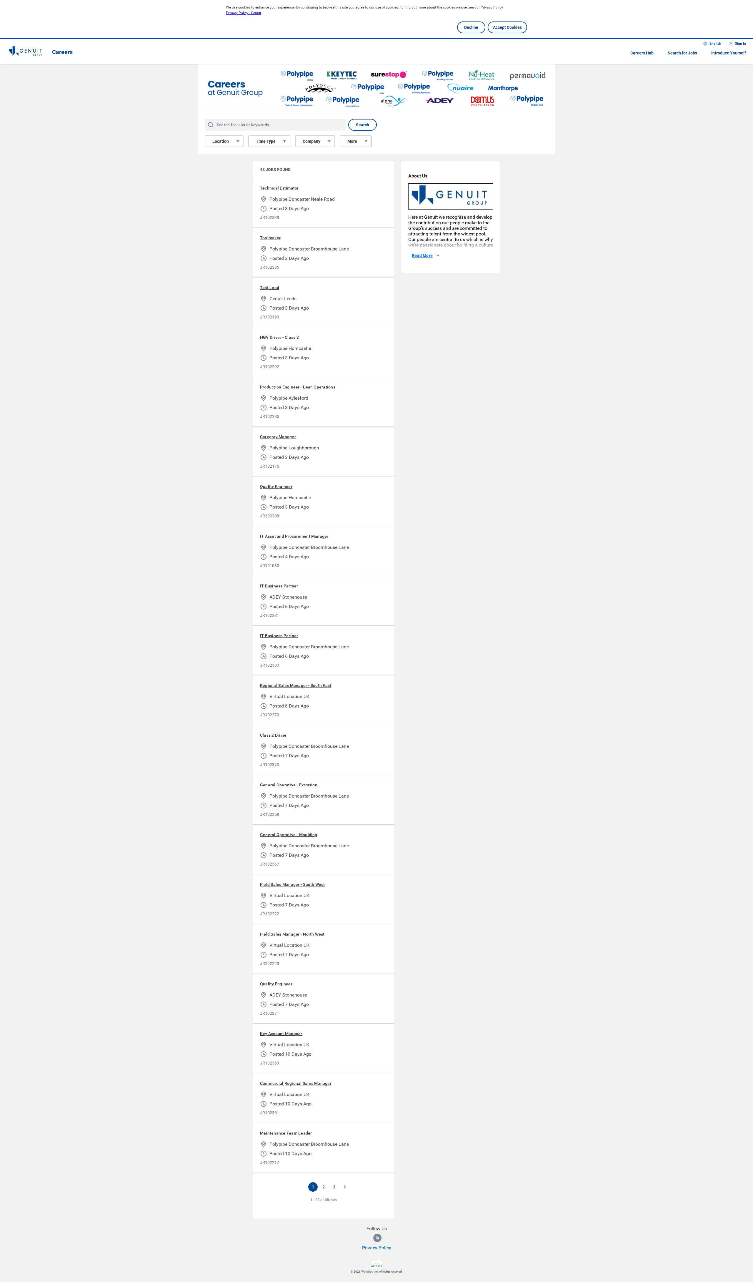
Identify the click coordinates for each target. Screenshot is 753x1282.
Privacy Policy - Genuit (243, 13)
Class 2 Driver (273, 735)
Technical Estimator (279, 188)
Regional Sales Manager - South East (295, 685)
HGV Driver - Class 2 (279, 337)
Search (362, 124)
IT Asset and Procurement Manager (294, 536)
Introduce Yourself (728, 53)
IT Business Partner (279, 586)
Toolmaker (270, 237)
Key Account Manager (281, 1033)
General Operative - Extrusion (288, 785)
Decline (471, 27)
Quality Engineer (276, 486)
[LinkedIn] (377, 1238)
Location (220, 141)
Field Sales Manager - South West (292, 884)
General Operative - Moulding (288, 834)
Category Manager (278, 436)
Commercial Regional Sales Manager (295, 1083)
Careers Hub (642, 53)
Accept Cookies (507, 27)
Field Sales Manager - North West (292, 934)
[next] (344, 1187)
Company (311, 141)
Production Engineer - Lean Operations (297, 387)
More (352, 141)
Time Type (266, 141)
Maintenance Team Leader (286, 1133)
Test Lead (269, 287)
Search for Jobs (682, 53)
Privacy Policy (376, 1248)
